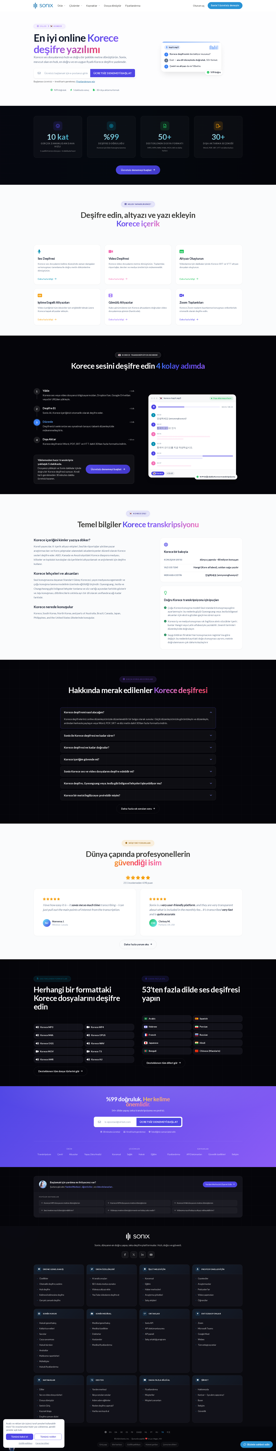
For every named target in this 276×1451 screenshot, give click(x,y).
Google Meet (203, 1334)
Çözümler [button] (74, 5)
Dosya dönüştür (112, 5)
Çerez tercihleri (170, 1444)
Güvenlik (202, 1411)
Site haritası (117, 1444)
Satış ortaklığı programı (155, 1339)
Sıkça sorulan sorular (101, 1395)
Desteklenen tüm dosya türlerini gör (58, 1071)
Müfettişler (44, 1361)
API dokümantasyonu (155, 1328)
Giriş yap (103, 1444)
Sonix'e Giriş (44, 1405)
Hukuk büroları (46, 1345)
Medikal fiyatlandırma (102, 1345)
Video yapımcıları (206, 1295)
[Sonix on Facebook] (125, 1254)
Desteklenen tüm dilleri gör (162, 1062)
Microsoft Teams (205, 1328)
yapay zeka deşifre (131, 1245)
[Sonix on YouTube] (151, 1254)
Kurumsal (149, 1278)
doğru (166, 1245)
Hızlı (159, 1245)
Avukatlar (43, 1350)
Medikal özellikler (100, 1328)
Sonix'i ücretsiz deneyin (225, 5)
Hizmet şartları (152, 1444)
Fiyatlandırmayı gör (85, 81)
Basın (200, 1400)
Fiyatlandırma (132, 5)
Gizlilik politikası (133, 1444)
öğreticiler (87, 1187)
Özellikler (43, 1278)
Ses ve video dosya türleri (50, 1395)
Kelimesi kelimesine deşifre (51, 1295)
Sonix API (149, 1323)
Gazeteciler (203, 1278)
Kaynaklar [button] (91, 5)
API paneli (149, 1334)
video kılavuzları (104, 1187)
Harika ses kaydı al (100, 1411)
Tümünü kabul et (19, 1436)
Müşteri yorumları (153, 1400)
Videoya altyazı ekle (101, 1289)
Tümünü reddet (48, 1436)
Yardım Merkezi (73, 1187)
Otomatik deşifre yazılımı (50, 1284)
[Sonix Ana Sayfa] (43, 5)
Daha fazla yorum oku (136, 944)
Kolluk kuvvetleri (46, 1328)
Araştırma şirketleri (154, 1295)
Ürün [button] (60, 5)
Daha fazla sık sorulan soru (136, 808)
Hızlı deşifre (44, 1289)
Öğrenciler (203, 1300)
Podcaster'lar (204, 1289)
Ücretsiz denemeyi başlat (112, 73)
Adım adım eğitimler (101, 1400)
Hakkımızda (203, 1389)
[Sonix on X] (133, 1254)
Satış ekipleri (150, 1300)
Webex (201, 1339)
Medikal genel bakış (101, 1323)
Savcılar (42, 1334)
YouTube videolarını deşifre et (105, 1295)
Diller (41, 1389)
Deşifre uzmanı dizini (48, 1416)
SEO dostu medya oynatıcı (104, 1284)
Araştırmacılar (204, 1284)
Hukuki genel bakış (47, 1323)
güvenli (177, 1245)
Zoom (200, 1323)
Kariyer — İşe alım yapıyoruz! (211, 1395)
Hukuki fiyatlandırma (48, 1366)
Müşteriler (150, 1395)
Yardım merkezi (99, 1389)
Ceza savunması (46, 1339)
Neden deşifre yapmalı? (103, 1405)
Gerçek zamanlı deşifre (49, 1300)
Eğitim (148, 1284)
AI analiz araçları (99, 1278)
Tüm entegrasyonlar (207, 1345)
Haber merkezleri (153, 1289)
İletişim (201, 1405)
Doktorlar (96, 1334)
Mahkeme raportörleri (49, 1356)
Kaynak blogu (45, 1411)
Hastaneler (97, 1339)
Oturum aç (198, 5)
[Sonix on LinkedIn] (142, 1254)
